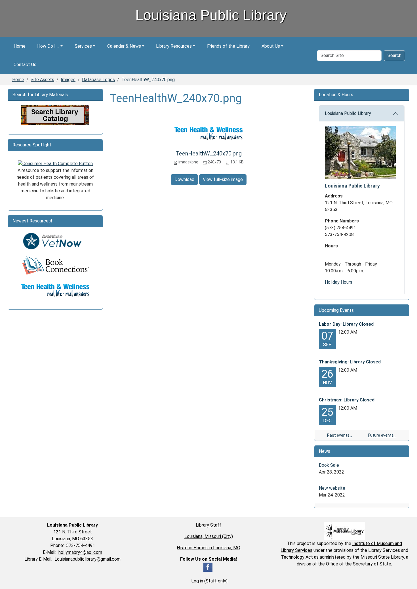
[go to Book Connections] (55, 265)
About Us (271, 46)
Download (184, 179)
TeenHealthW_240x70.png (209, 153)
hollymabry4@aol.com (80, 552)
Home (20, 46)
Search (394, 55)
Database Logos (98, 79)
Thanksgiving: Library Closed (350, 362)
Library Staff (208, 525)
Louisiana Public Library (348, 113)
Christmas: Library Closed (346, 400)
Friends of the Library (228, 46)
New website (332, 488)
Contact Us (25, 64)
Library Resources (174, 46)
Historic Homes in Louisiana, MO (208, 547)
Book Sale (329, 465)
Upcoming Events (336, 310)
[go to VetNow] (55, 241)
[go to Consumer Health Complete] (55, 163)
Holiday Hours (338, 282)
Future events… (382, 435)
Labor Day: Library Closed (346, 324)
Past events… (339, 435)
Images (68, 79)
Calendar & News (124, 46)
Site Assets (42, 79)
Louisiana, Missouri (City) (208, 536)
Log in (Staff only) (209, 581)
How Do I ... (48, 46)
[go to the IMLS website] (344, 531)
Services (83, 46)
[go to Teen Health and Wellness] (55, 290)
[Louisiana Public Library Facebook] (207, 566)
